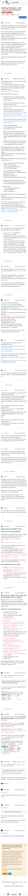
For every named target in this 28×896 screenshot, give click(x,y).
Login (10, 873)
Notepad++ (21, 882)
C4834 (3, 730)
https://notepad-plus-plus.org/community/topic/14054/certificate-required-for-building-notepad (12, 210)
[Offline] (2, 22)
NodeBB (13, 886)
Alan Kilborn (7, 672)
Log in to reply (23, 17)
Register (5, 873)
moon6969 (6, 225)
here (2, 796)
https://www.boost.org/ (9, 613)
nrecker (5, 476)
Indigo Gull (6, 78)
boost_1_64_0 (6, 232)
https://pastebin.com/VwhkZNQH (9, 91)
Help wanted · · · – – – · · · (7, 12)
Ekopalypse (6, 789)
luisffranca (6, 266)
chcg (5, 340)
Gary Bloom (6, 300)
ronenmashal (7, 22)
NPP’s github (13, 599)
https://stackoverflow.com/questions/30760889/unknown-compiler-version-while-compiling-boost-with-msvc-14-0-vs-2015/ (15, 114)
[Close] (25, 845)
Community (15, 2)
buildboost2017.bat (6, 304)
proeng (5, 390)
